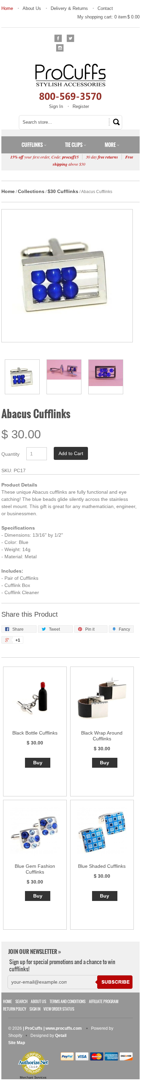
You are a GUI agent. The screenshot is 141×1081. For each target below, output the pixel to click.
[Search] (115, 121)
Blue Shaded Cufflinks (102, 866)
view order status (58, 1009)
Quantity (10, 454)
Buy (37, 762)
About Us (32, 8)
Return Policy (14, 1009)
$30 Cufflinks (63, 191)
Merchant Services (33, 1077)
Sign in (34, 1009)
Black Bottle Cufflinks (34, 733)
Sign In (56, 106)
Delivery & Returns (69, 8)
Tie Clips (74, 145)
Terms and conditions (68, 1001)
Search (21, 1001)
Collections (31, 191)
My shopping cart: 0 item (108, 16)
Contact (105, 8)
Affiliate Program (103, 1001)
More (111, 145)
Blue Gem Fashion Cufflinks (35, 869)
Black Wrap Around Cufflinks (102, 735)
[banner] (70, 81)
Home (7, 8)
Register (81, 106)
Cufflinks (33, 145)
